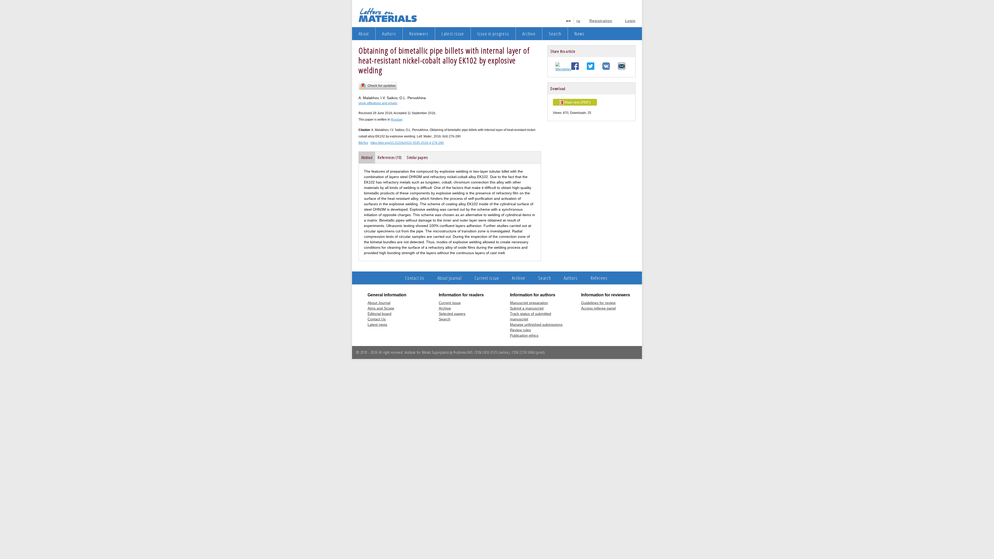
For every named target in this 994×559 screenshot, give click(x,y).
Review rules (520, 330)
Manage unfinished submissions (536, 324)
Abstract (366, 157)
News (579, 34)
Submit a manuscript (527, 308)
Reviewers (418, 34)
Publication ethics (524, 335)
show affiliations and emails (378, 103)
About (364, 34)
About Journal (449, 278)
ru (578, 21)
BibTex (363, 143)
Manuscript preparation (529, 303)
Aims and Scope (381, 308)
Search (555, 34)
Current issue (486, 278)
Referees (599, 278)
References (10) (389, 157)
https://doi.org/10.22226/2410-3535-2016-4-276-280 (407, 143)
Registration (600, 21)
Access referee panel (598, 308)
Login (630, 21)
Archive (529, 34)
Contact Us (415, 278)
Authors (389, 34)
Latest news (377, 324)
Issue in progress (493, 34)
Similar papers (417, 157)
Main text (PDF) (577, 102)
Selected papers (452, 314)
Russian (397, 119)
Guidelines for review (598, 303)
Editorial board (379, 314)
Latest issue (453, 34)
